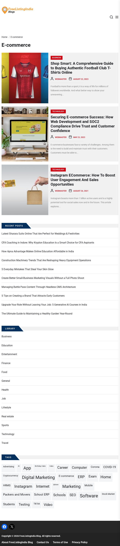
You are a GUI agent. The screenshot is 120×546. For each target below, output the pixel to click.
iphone (55, 485)
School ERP (41, 494)
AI (19, 466)
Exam (93, 476)
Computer (79, 468)
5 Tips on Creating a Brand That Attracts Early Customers (33, 295)
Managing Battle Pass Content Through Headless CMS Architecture (39, 286)
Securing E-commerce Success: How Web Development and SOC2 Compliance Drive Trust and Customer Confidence (83, 124)
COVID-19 (109, 467)
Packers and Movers (16, 494)
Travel (5, 442)
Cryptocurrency (10, 475)
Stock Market (108, 494)
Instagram (23, 486)
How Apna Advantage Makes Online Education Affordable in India (38, 251)
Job (4, 398)
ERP (81, 477)
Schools (59, 495)
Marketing (71, 486)
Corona (95, 466)
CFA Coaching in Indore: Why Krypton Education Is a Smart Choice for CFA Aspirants (48, 242)
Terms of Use (60, 542)
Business (56, 58)
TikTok (37, 503)
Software (89, 496)
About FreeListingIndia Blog (17, 542)
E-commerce (66, 475)
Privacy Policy (80, 542)
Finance (6, 363)
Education (7, 345)
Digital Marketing (38, 477)
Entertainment (9, 354)
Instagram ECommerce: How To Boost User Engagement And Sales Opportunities (83, 180)
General (6, 380)
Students (9, 504)
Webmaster (61, 79)
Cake (51, 466)
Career (62, 467)
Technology (58, 111)
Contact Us (43, 542)
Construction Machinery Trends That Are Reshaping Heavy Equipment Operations (46, 260)
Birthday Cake (40, 466)
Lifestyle (6, 407)
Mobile (89, 485)
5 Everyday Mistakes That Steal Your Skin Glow (28, 269)
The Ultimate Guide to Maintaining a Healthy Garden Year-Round (37, 313)
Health (5, 389)
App (27, 468)
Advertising (8, 466)
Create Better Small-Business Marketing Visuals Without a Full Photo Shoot (43, 278)
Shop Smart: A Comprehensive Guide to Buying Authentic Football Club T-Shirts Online (82, 68)
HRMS (6, 485)
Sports (5, 425)
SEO (73, 495)
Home (105, 477)
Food (4, 372)
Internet (42, 486)
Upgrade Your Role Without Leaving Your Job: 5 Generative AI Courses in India (44, 304)
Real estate (8, 416)
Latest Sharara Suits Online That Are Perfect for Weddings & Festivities (40, 233)
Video (48, 505)
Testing (24, 504)
